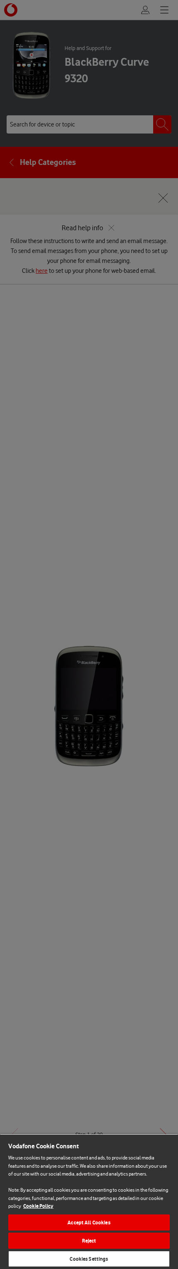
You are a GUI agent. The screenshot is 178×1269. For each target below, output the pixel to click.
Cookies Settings (89, 1259)
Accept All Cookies (88, 1222)
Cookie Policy (38, 1206)
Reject (89, 1241)
